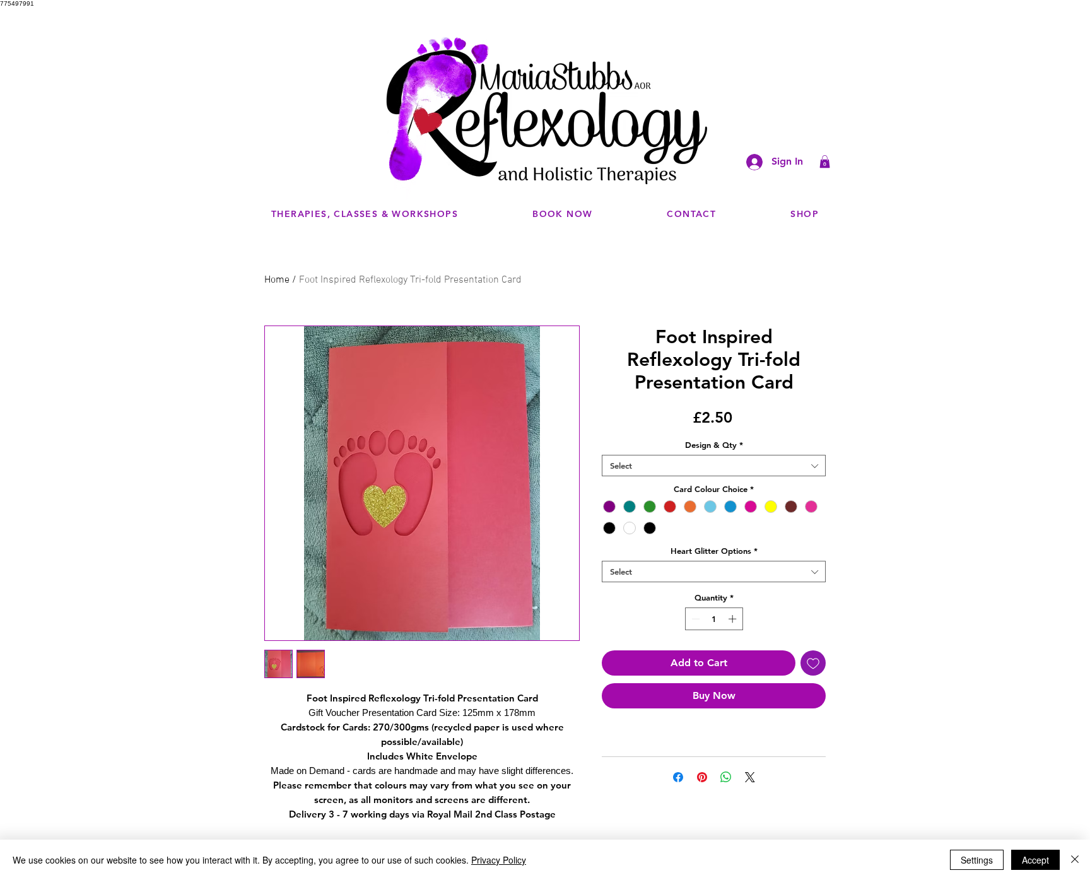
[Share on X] (750, 777)
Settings (977, 860)
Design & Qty (714, 445)
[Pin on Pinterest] (702, 777)
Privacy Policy (498, 860)
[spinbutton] (713, 619)
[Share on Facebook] (678, 777)
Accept (1035, 860)
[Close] (1074, 860)
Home (277, 280)
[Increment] (733, 619)
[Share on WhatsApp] (726, 777)
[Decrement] (694, 619)
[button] (824, 161)
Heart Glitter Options (714, 551)
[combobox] (714, 465)
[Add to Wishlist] (813, 663)
